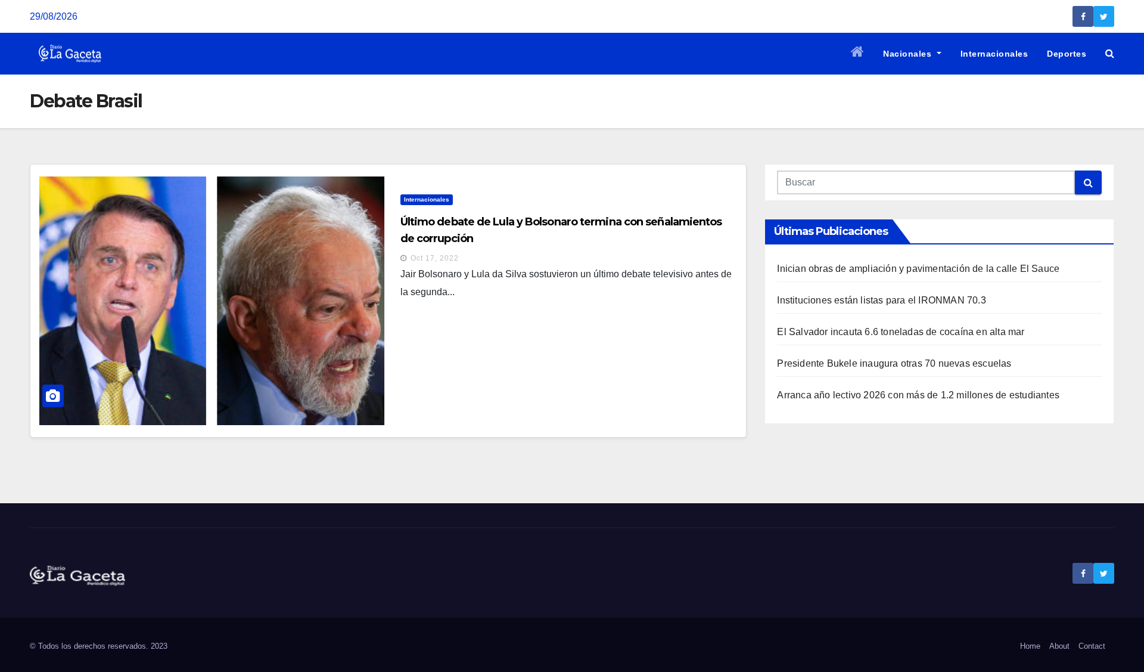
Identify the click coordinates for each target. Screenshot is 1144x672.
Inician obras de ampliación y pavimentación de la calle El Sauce (918, 269)
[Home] (857, 54)
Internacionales (994, 53)
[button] (1109, 53)
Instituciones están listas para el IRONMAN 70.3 (881, 300)
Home (1030, 646)
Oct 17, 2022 (435, 258)
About (1059, 646)
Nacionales (908, 53)
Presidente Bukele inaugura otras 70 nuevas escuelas (894, 363)
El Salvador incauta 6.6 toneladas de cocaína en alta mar (900, 332)
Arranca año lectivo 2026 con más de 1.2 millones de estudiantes (918, 395)
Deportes (1066, 53)
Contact (1091, 646)
